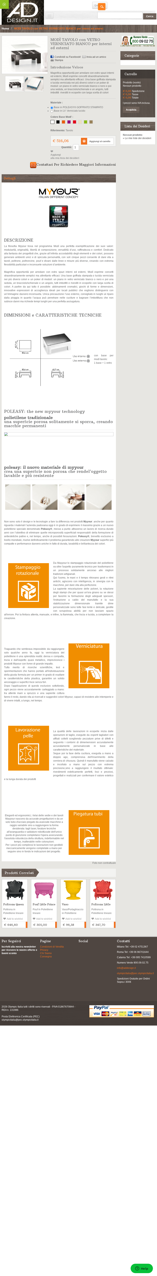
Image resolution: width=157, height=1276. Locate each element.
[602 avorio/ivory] (80, 121)
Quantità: (66, 147)
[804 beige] (91, 121)
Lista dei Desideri (137, 126)
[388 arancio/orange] (63, 121)
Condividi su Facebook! (68, 56)
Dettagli (10, 178)
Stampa (59, 60)
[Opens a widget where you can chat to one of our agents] (141, 1269)
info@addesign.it (126, 968)
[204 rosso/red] (74, 121)
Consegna (46, 956)
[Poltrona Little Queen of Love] (103, 889)
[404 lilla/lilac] (69, 121)
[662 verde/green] (85, 121)
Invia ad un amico (96, 56)
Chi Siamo (46, 953)
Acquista (131, 109)
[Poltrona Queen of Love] (14, 889)
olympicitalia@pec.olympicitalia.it (135, 973)
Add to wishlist (15, 918)
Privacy (44, 950)
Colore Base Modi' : (61, 116)
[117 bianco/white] (52, 121)
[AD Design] (23, 12)
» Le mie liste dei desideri (137, 138)
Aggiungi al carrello (26, 925)
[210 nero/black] (57, 121)
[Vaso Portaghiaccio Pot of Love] (73, 889)
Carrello (130, 74)
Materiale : (56, 102)
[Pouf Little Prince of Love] (44, 889)
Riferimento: (57, 130)
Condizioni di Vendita (52, 946)
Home (5, 28)
